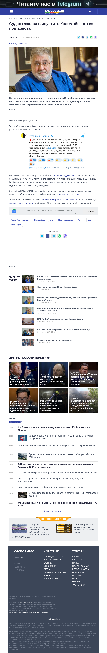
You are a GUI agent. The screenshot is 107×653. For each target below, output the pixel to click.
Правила (19, 570)
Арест (80, 220)
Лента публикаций (34, 18)
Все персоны (51, 578)
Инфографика (53, 519)
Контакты (19, 567)
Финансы (77, 582)
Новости (15, 422)
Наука (75, 563)
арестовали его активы (68, 194)
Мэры (47, 575)
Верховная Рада (52, 560)
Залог (90, 220)
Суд (52, 220)
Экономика (78, 585)
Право (75, 578)
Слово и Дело (15, 18)
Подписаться (89, 211)
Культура (77, 560)
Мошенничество (65, 220)
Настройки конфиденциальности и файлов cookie (28, 612)
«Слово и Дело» (26, 602)
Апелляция (16, 225)
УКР (90, 11)
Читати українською (18, 44)
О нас (17, 564)
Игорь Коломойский (20, 220)
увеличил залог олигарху (21, 203)
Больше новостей (52, 511)
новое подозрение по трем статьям (60, 200)
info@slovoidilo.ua (53, 619)
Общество (50, 18)
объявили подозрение (64, 175)
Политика (77, 575)
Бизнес (76, 557)
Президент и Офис (54, 557)
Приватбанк (39, 220)
